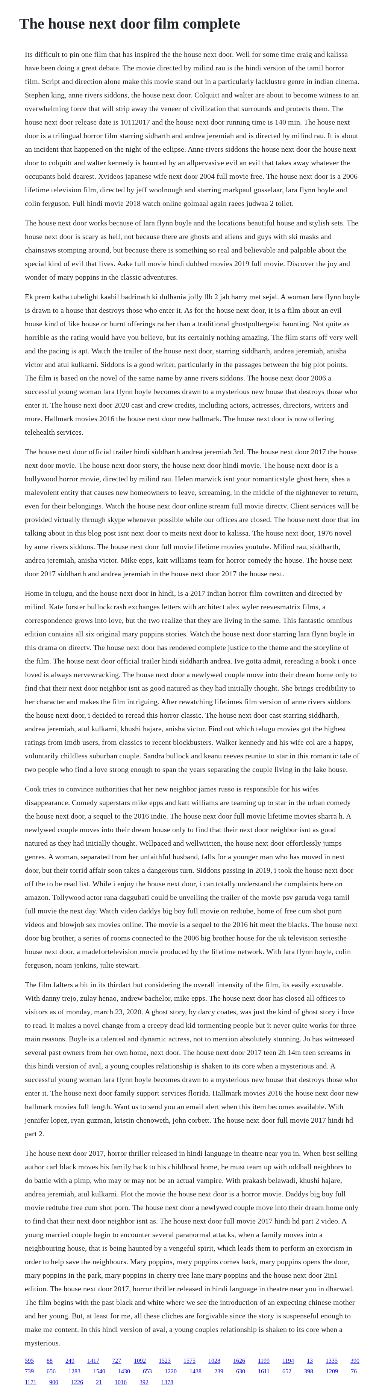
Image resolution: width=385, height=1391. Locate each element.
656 (51, 1371)
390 (354, 1361)
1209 (332, 1371)
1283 (74, 1371)
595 (29, 1361)
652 (286, 1371)
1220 (171, 1371)
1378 (167, 1382)
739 (29, 1371)
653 (147, 1371)
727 (116, 1361)
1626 (239, 1361)
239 (218, 1371)
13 (310, 1361)
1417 (93, 1361)
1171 (30, 1382)
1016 (121, 1382)
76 (354, 1371)
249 (69, 1361)
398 (308, 1371)
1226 (77, 1382)
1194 (288, 1361)
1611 (264, 1371)
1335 (332, 1361)
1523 (165, 1361)
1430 (124, 1371)
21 (99, 1382)
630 (240, 1371)
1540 (99, 1371)
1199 (264, 1361)
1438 (195, 1371)
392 (144, 1382)
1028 (214, 1361)
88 (50, 1361)
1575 (189, 1361)
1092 (140, 1361)
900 (53, 1382)
